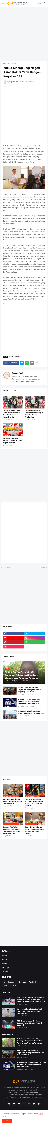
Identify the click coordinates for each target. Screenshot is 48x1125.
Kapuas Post (17, 373)
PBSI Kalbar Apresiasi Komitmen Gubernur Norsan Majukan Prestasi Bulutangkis (29, 1023)
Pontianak (32, 982)
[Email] (32, 363)
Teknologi (5, 971)
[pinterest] (13, 642)
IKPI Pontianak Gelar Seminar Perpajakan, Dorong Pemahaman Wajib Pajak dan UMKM (29, 690)
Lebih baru (6, 567)
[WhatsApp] (27, 363)
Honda (13, 64)
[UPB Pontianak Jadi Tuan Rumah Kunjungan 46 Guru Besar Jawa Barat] (10, 714)
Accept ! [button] (7, 1121)
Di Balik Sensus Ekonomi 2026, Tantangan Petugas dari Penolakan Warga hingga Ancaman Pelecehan (29, 1041)
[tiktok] (13, 646)
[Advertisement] (24, 34)
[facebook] (13, 633)
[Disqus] (24, 534)
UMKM (6, 986)
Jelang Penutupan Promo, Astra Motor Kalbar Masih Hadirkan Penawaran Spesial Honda (12, 414)
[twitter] (34, 633)
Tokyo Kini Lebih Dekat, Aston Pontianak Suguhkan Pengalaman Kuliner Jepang (34, 830)
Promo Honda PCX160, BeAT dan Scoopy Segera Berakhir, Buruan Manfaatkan (34, 414)
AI (4, 982)
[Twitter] (22, 363)
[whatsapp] (34, 642)
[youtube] (13, 638)
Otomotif (17, 357)
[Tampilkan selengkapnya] (37, 363)
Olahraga (5, 967)
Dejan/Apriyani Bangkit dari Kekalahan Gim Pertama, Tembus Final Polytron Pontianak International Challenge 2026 (31, 999)
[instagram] (34, 638)
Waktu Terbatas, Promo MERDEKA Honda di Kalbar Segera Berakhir (12, 441)
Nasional (5, 963)
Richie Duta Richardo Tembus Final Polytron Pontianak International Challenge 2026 (29, 1011)
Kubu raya (22, 982)
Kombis (4, 959)
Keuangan (11, 982)
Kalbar (4, 956)
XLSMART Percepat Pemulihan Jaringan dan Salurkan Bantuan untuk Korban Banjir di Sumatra (29, 701)
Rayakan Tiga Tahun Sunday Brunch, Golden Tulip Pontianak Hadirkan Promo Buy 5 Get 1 (12, 830)
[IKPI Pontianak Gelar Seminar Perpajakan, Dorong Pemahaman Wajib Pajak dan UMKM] (10, 691)
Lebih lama (42, 567)
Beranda (6, 64)
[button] (3, 3)
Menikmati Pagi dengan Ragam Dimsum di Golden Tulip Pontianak (12, 801)
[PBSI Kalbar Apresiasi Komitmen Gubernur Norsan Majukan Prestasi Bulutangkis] (8, 1024)
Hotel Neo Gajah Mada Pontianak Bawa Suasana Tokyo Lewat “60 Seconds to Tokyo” (34, 802)
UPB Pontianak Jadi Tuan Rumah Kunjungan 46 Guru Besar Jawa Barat (31, 712)
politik (13, 986)
